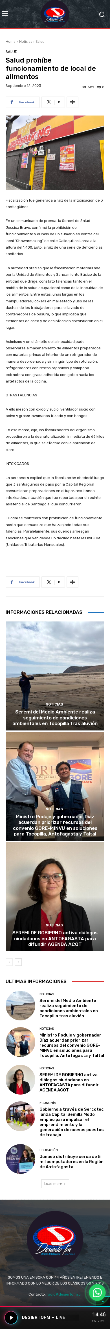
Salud (40, 41)
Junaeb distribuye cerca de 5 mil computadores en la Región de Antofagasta (71, 1161)
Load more (53, 1183)
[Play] (11, 1317)
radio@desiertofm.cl (64, 1294)
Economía (47, 1102)
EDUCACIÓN (48, 1150)
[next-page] (18, 962)
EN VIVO (99, 1321)
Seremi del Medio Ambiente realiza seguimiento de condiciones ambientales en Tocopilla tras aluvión (55, 717)
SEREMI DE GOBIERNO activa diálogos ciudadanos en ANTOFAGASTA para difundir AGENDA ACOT (55, 938)
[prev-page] (9, 962)
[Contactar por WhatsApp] (97, 1292)
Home (11, 41)
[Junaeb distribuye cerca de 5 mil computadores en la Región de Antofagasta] (20, 1159)
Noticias (25, 41)
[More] (72, 102)
